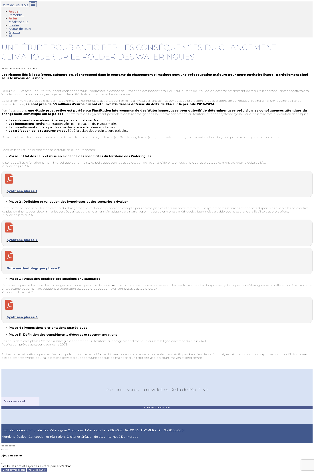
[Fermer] (2, 463)
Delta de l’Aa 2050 (15, 5)
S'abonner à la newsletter (157, 407)
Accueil (14, 11)
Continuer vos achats (14, 469)
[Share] (6, 445)
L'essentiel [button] (16, 15)
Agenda (14, 32)
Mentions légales (13, 436)
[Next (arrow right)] (6, 449)
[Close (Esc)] (2, 445)
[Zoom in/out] (13, 445)
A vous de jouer (20, 29)
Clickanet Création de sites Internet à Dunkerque (102, 436)
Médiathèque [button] (19, 22)
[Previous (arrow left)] (2, 449)
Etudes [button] (14, 25)
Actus (13, 18)
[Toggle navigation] (33, 4)
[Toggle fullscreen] (10, 445)
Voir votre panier (36, 469)
